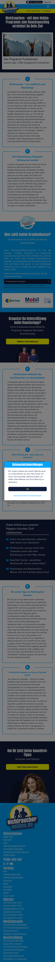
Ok (27, 489)
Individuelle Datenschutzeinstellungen (27, 495)
